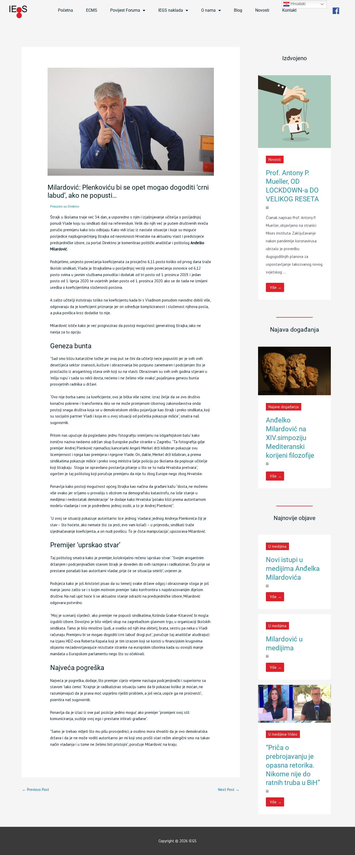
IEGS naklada (170, 10)
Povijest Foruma (125, 10)
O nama (208, 10)
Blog (238, 10)
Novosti (262, 10)
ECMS (91, 10)
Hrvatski (298, 4)
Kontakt (289, 10)
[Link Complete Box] (294, 187)
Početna (65, 10)
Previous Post (35, 789)
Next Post (228, 789)
